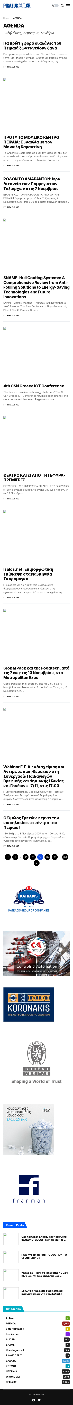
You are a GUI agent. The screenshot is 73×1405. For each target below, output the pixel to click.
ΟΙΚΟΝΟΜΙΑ (37, 1376)
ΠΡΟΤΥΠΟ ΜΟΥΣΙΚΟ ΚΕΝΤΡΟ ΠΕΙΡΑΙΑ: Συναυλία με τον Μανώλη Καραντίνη (31, 142)
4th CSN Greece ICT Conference (33, 386)
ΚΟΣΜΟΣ (37, 1366)
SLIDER (37, 1339)
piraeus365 (13, 67)
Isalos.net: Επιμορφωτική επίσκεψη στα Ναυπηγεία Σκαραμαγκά (28, 574)
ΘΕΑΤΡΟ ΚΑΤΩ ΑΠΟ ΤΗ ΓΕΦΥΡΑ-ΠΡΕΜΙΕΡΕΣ (34, 478)
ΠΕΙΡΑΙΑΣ (37, 1382)
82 (25, 857)
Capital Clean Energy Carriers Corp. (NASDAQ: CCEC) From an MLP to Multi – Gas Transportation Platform (44, 1238)
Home (6, 18)
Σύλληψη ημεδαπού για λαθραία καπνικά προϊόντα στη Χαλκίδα (41, 1292)
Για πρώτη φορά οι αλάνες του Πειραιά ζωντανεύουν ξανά (32, 46)
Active (37, 1318)
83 (33, 857)
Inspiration (37, 1334)
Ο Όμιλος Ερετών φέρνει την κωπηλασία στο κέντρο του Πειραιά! (31, 823)
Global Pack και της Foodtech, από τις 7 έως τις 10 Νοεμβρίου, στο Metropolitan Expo (36, 673)
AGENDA (17, 18)
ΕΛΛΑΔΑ (37, 1360)
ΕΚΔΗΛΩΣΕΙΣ (37, 1355)
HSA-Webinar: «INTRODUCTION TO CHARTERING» (44, 1256)
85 (47, 857)
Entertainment (37, 1328)
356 (65, 857)
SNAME (37, 1344)
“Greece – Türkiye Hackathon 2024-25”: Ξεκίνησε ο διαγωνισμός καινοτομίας (45, 1274)
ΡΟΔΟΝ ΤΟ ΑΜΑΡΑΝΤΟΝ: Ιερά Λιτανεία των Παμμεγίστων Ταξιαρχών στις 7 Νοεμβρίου (31, 184)
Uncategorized (37, 1350)
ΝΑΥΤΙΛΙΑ (37, 1371)
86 (55, 857)
